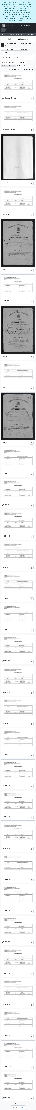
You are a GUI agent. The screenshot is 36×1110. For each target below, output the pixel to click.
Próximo (21, 1107)
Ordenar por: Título (14, 69)
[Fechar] (34, 2)
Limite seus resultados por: (18, 39)
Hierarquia (22, 62)
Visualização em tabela (25, 66)
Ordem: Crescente (28, 69)
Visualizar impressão (9, 62)
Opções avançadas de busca (13, 57)
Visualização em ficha (9, 66)
